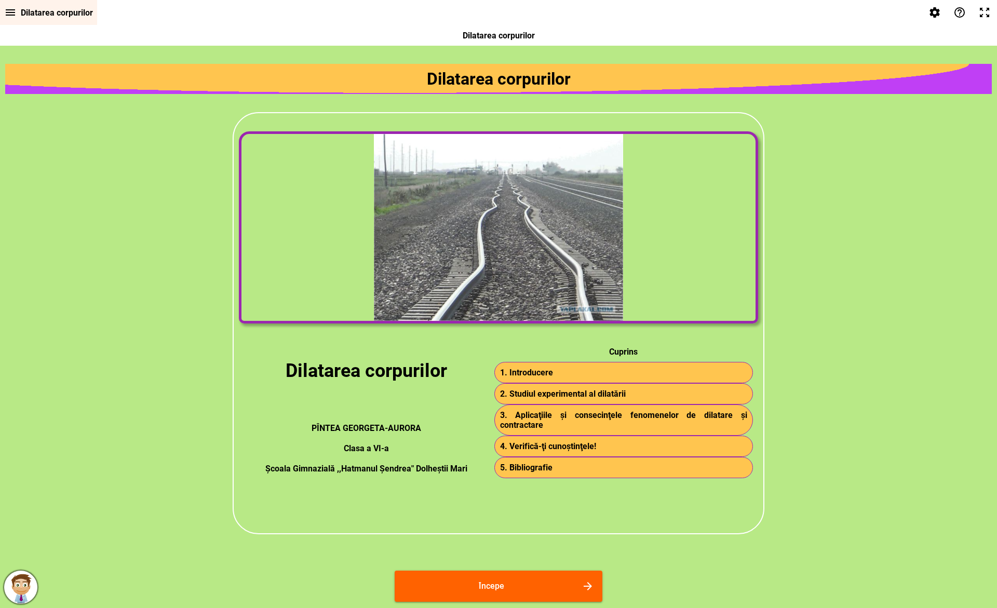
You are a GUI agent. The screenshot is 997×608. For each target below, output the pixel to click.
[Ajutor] (959, 12)
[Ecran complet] (984, 12)
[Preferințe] (934, 12)
